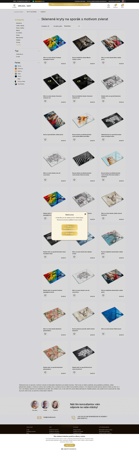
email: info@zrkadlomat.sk (21, 1)
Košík (122, 7)
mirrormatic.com (69, 227)
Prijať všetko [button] (69, 445)
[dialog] (69, 443)
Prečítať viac (76, 442)
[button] (69, 449)
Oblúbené (115, 7)
